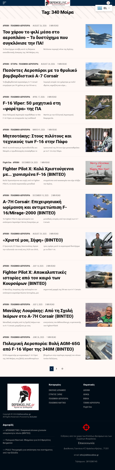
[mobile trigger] (5, 3)
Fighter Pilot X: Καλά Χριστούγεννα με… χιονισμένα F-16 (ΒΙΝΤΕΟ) (38, 171)
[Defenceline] (57, 3)
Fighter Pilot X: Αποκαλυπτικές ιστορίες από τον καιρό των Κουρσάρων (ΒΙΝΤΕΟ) (34, 278)
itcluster (33, 417)
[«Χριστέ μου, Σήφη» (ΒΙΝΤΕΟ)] (99, 244)
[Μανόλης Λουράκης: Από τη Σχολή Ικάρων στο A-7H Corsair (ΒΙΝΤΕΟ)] (99, 315)
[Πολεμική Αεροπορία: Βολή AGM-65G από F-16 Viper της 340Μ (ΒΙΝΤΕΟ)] (99, 348)
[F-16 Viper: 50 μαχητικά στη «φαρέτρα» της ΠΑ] (99, 107)
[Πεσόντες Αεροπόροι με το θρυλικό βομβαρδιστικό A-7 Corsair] (99, 74)
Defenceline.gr (24, 414)
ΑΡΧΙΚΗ (6, 26)
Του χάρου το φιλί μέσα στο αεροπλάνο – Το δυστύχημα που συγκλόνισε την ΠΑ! (35, 37)
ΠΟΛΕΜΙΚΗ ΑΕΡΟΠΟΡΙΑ (20, 26)
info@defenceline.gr (89, 455)
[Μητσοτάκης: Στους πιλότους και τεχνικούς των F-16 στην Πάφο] (99, 140)
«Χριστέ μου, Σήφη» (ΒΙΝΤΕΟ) (33, 240)
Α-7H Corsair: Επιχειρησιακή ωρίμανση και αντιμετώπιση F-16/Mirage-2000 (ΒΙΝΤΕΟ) (35, 207)
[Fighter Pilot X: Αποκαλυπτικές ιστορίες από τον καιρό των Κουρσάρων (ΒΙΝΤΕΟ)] (99, 276)
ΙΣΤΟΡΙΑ (14, 64)
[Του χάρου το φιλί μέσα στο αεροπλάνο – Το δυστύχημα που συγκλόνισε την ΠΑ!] (99, 36)
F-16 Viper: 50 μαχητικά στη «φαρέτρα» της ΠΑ (32, 105)
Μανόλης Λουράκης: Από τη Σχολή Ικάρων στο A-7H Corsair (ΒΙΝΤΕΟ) (38, 313)
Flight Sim (7, 162)
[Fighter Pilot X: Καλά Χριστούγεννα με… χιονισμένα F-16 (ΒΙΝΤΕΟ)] (99, 173)
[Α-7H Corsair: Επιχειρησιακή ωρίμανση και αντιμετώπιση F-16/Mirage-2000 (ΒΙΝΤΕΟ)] (99, 206)
